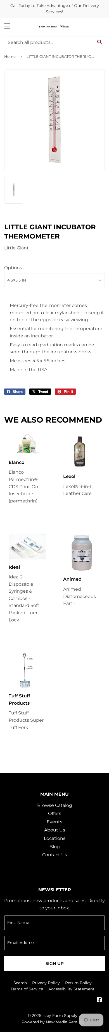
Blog (54, 846)
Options (13, 267)
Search (20, 983)
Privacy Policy (46, 983)
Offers (54, 813)
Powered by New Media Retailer (53, 1022)
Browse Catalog (54, 805)
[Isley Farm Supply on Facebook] (99, 1000)
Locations (54, 838)
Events (54, 821)
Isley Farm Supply (59, 1015)
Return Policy (78, 983)
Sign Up (55, 963)
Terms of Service (27, 989)
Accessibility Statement (71, 989)
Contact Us (54, 854)
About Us (54, 830)
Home (10, 56)
